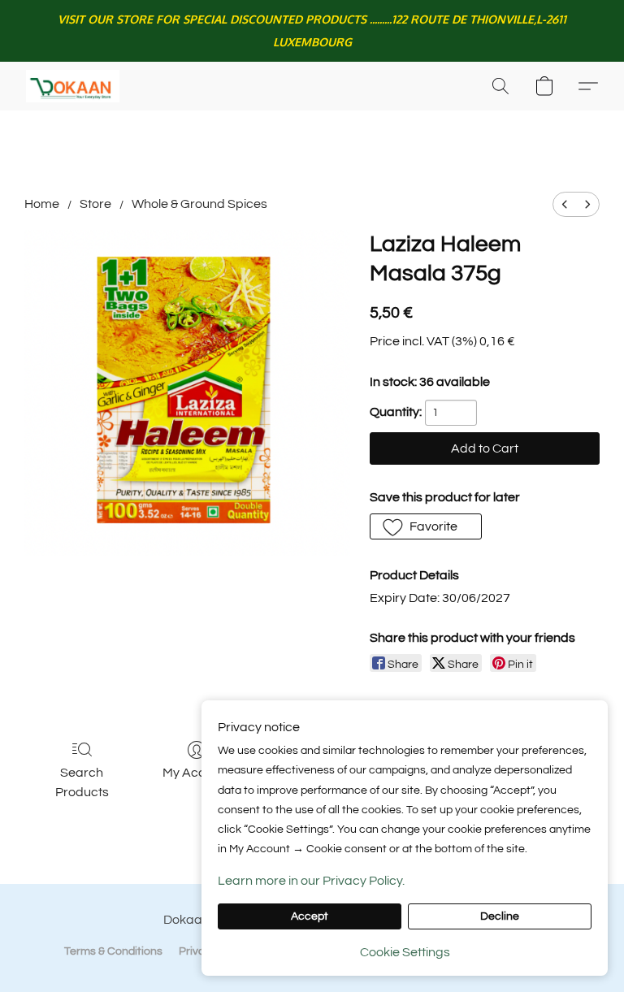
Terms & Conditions (113, 951)
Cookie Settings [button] (405, 952)
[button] (72, 86)
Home (41, 203)
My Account (197, 772)
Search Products (82, 782)
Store (95, 203)
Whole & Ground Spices (199, 203)
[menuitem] (564, 204)
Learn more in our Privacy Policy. (311, 880)
